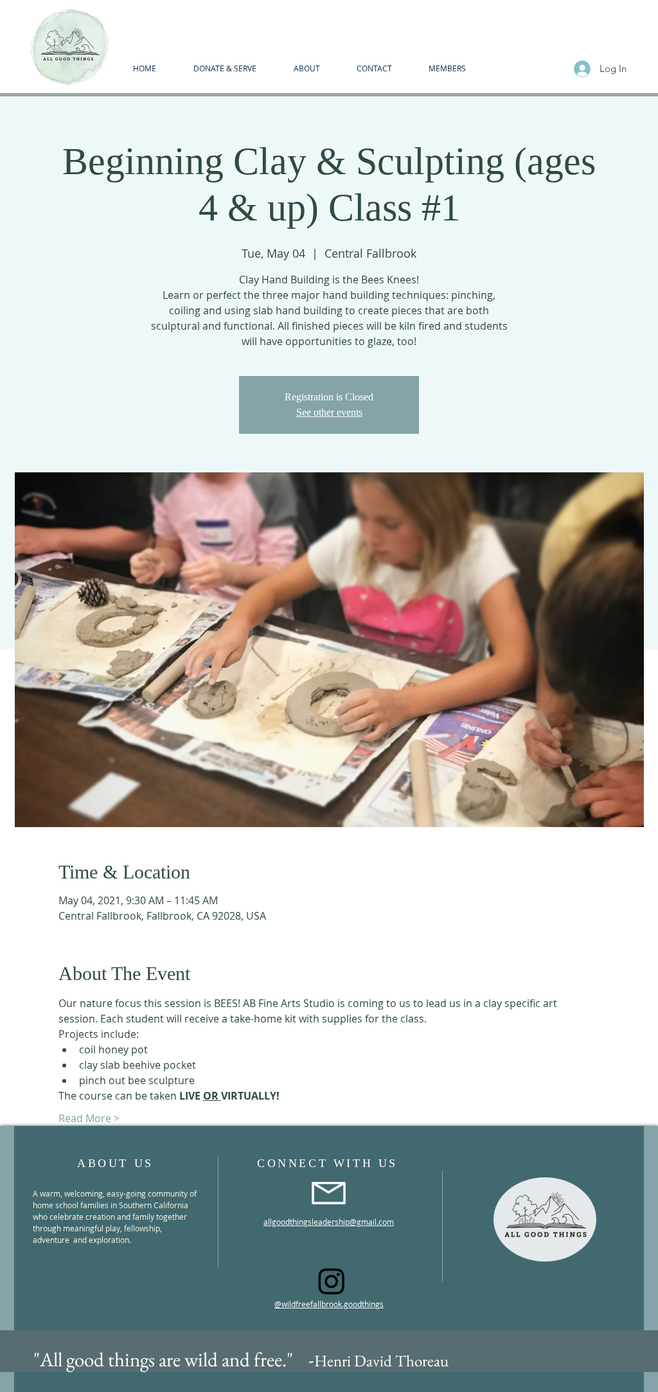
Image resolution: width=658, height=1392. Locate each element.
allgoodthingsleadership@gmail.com (328, 1222)
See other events (329, 412)
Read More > (89, 1118)
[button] (306, 68)
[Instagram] (331, 1280)
